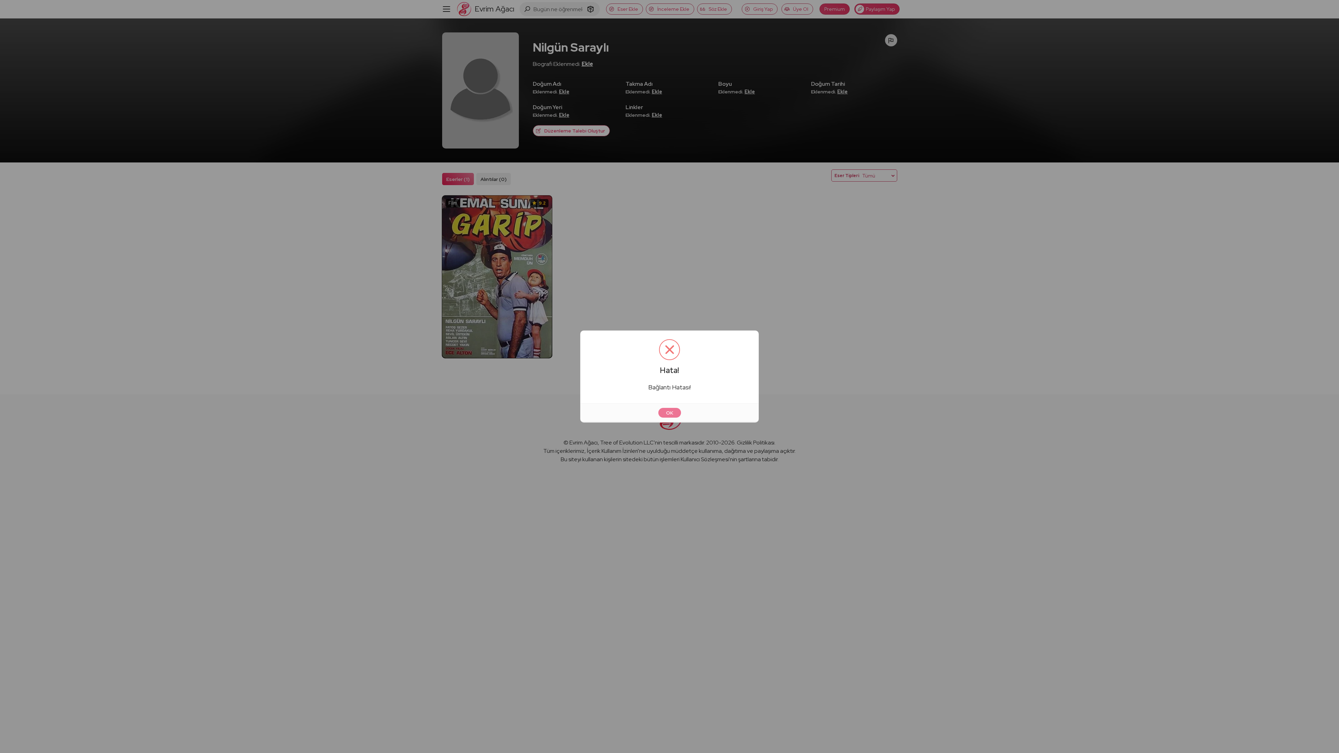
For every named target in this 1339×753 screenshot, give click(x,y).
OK (669, 413)
